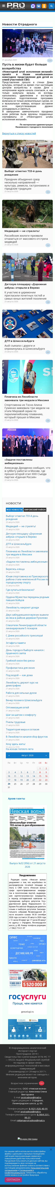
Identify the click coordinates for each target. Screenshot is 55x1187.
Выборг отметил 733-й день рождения (22, 517)
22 (40, 780)
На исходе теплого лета (19, 749)
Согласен (13, 1179)
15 (40, 776)
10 (9, 776)
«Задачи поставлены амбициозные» (27, 561)
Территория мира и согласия (22, 729)
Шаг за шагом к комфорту (21, 714)
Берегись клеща (15, 569)
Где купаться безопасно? (20, 589)
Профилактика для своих (20, 667)
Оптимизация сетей (17, 707)
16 (46, 776)
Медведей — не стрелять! (22, 231)
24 (9, 783)
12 (21, 776)
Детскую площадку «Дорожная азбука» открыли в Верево (24, 535)
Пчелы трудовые (15, 722)
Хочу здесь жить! (15, 744)
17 (9, 780)
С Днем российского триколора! (24, 635)
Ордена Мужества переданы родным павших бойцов (27, 598)
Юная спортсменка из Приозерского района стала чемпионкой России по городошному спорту (27, 579)
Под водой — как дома (19, 675)
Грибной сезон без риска (20, 660)
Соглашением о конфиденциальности (19, 1171)
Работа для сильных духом (21, 692)
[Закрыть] (51, 1149)
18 (15, 780)
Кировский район (35, 509)
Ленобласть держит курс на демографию (22, 684)
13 (27, 776)
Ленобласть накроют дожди (22, 607)
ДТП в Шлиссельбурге (19, 341)
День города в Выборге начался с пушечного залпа (25, 651)
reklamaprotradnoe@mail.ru (31, 1120)
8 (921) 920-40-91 (38, 1108)
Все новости (14, 509)
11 (15, 776)
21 (34, 780)
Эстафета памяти (16, 643)
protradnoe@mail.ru (31, 1097)
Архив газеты (16, 798)
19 (21, 780)
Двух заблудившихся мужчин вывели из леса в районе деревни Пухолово (27, 616)
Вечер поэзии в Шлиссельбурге (24, 700)
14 (34, 776)
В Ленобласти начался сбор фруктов (27, 736)
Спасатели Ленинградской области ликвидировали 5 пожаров (26, 627)
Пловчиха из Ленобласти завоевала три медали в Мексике (27, 553)
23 (46, 780)
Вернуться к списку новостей (19, 133)
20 (27, 780)
